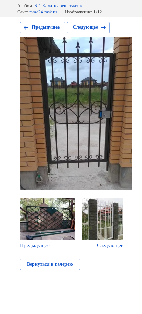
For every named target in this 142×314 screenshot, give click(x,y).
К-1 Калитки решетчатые (58, 5)
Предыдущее (46, 27)
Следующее (85, 27)
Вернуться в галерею (50, 264)
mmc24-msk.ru (43, 11)
